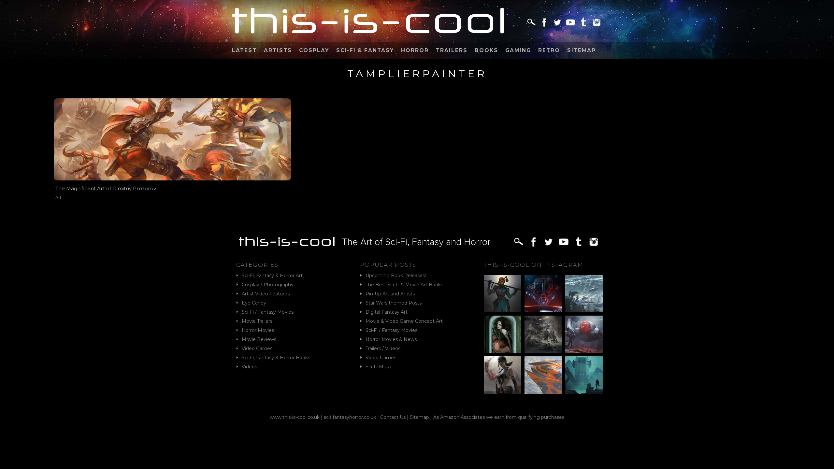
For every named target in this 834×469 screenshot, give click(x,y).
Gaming (518, 50)
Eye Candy (254, 303)
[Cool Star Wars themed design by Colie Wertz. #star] (584, 334)
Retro (549, 50)
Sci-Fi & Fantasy (365, 50)
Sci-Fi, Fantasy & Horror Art (272, 275)
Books (486, 50)
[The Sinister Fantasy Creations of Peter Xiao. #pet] (502, 334)
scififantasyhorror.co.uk (350, 417)
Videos (249, 367)
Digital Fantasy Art (387, 312)
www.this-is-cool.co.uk (295, 417)
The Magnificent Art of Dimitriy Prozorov (105, 188)
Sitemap (581, 50)
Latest (244, 50)
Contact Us (393, 417)
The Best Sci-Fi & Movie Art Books (404, 285)
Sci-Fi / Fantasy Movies (268, 312)
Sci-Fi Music (379, 367)
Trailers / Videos (383, 348)
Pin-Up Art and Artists (390, 294)
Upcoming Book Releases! (396, 275)
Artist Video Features (266, 294)
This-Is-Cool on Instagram (533, 265)
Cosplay (314, 50)
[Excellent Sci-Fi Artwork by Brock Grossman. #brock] (543, 334)
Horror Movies (258, 330)
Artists (278, 50)
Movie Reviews (259, 339)
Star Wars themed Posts (394, 303)
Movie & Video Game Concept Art (404, 321)
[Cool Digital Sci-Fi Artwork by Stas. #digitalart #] (584, 375)
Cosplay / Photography (268, 285)
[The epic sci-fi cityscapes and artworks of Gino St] (584, 293)
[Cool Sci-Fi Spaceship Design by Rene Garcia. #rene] (543, 375)
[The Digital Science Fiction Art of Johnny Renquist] (543, 293)
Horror (415, 50)
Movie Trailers (257, 321)
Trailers (451, 50)
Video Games (257, 348)
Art (58, 197)
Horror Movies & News (391, 339)
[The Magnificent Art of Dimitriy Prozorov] (172, 139)
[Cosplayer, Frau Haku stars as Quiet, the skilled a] (502, 375)
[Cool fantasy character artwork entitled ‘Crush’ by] (502, 293)
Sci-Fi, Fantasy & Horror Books (276, 358)
